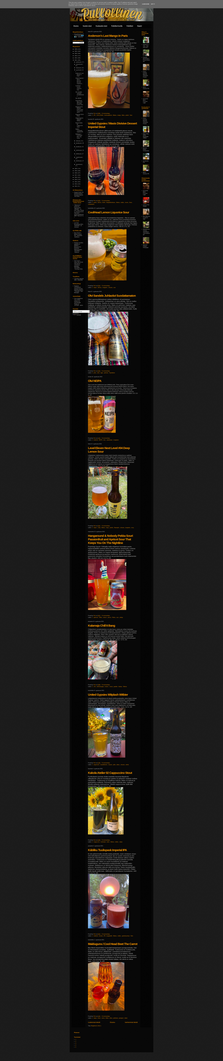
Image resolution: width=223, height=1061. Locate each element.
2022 (76, 58)
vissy (132, 527)
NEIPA (101, 440)
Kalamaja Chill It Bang (101, 625)
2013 (76, 184)
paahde (116, 686)
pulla (114, 764)
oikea (111, 1018)
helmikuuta (79, 160)
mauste (110, 764)
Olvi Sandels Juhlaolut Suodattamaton (112, 295)
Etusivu (76, 26)
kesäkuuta (79, 146)
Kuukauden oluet (101, 26)
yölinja (121, 617)
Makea (115, 115)
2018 (76, 173)
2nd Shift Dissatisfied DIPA (78, 223)
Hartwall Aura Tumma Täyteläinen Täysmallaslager (146, 232)
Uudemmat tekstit (94, 1022)
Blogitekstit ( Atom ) (96, 1025)
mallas (122, 202)
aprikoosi (96, 617)
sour (114, 287)
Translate (78, 315)
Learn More (145, 4)
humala (101, 936)
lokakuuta (78, 67)
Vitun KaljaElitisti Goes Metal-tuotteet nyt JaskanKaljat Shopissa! (78, 301)
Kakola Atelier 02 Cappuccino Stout (110, 772)
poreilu (111, 527)
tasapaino (127, 527)
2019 (76, 170)
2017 (76, 175)
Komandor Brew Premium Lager (145, 100)
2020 (76, 168)
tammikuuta (79, 164)
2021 (76, 60)
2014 (76, 181)
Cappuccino (97, 842)
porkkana (115, 1018)
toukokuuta (79, 150)
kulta (98, 372)
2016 (76, 177)
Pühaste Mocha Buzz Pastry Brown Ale (146, 59)
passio (109, 617)
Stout (130, 202)
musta (126, 202)
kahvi (108, 842)
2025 (76, 51)
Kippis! (139, 26)
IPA (95, 115)
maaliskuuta (79, 157)
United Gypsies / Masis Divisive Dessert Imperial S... (80, 80)
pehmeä (106, 372)
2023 (76, 55)
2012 (76, 186)
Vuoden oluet (87, 26)
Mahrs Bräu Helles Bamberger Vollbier (146, 136)
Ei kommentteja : (106, 113)
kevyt (99, 1018)
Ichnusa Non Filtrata (146, 205)
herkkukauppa (100, 686)
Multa (107, 1018)
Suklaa (120, 686)
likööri (104, 202)
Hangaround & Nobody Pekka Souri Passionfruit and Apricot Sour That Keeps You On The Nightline (110, 539)
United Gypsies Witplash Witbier (108, 694)
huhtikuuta (79, 153)
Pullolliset (130, 26)
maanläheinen (104, 764)
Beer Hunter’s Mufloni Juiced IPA (77, 234)
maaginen (105, 287)
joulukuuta (78, 62)
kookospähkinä (108, 115)
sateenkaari (110, 440)
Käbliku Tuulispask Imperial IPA (107, 850)
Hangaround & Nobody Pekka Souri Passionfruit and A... (79, 109)
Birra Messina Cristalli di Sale (146, 218)
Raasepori (117, 527)
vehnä (127, 764)
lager (102, 372)
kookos (107, 686)
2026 (76, 49)
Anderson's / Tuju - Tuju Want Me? (146, 46)
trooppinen (116, 440)
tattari (125, 1018)
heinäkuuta (79, 143)
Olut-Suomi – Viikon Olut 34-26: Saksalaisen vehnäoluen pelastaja (78, 263)
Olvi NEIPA (94, 380)
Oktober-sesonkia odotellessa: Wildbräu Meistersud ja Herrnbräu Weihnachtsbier (78, 246)
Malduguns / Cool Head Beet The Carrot (112, 944)
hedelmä (96, 440)
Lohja (99, 527)
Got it (153, 4)
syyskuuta (79, 70)
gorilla (95, 202)
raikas (118, 764)
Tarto (131, 115)
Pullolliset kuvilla (116, 26)
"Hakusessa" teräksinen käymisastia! (77, 206)
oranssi (105, 617)
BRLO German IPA (146, 88)
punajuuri (121, 1018)
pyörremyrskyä (126, 936)
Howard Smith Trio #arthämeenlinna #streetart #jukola (78, 194)
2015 (76, 179)
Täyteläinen (112, 372)
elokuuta (78, 141)
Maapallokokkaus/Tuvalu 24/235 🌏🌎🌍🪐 (79, 36)
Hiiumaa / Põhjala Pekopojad (145, 246)
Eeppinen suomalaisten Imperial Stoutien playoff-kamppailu (78, 288)
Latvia (103, 1018)
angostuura (97, 764)
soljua (120, 842)
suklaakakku (91, 204)
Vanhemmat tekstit (131, 1022)
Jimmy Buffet (100, 115)
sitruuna (110, 287)
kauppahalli (109, 936)
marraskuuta (79, 64)
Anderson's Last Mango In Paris (108, 35)
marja (107, 527)
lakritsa (100, 202)
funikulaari (103, 842)
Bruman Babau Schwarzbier (146, 149)
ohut (104, 440)
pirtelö (127, 115)
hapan (95, 287)
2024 (76, 53)
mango (119, 115)
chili (95, 686)
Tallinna (125, 686)
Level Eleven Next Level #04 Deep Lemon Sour (79, 102)
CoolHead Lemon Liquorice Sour (108, 212)
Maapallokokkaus (111, 202)
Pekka (114, 617)
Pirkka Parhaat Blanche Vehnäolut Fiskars (145, 74)
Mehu (123, 115)
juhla (95, 372)
